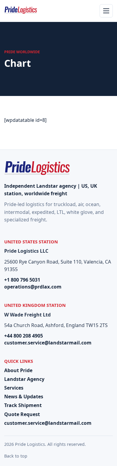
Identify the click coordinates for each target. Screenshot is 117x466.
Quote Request (22, 414)
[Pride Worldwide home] (20, 11)
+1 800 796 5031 (22, 279)
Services (13, 387)
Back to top (15, 456)
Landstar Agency (24, 379)
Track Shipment (23, 405)
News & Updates (23, 396)
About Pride (18, 370)
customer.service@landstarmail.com (48, 342)
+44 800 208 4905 (23, 335)
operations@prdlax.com (33, 286)
